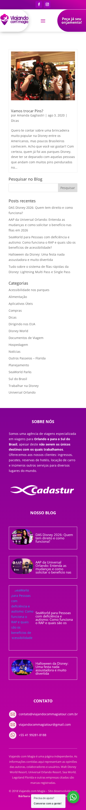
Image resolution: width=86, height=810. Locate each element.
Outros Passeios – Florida (27, 358)
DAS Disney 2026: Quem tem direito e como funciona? (54, 538)
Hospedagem (18, 345)
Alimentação (18, 297)
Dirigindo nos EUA (22, 324)
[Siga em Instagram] (47, 4)
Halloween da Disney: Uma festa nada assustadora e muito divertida (52, 668)
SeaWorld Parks (20, 372)
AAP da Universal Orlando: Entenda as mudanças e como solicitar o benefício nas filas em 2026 (40, 224)
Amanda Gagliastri (30, 115)
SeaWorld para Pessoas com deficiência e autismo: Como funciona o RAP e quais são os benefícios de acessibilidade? (42, 242)
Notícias (15, 351)
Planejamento (19, 365)
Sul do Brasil (18, 379)
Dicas (15, 120)
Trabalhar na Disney (24, 386)
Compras (15, 310)
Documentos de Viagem (26, 338)
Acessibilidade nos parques (29, 290)
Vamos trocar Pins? (27, 110)
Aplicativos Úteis (21, 304)
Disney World (18, 331)
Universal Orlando (22, 392)
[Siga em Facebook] (39, 4)
